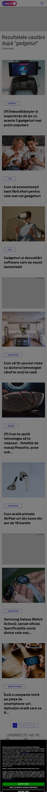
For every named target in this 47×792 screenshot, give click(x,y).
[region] (23, 766)
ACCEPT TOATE (23, 784)
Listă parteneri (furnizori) (8, 779)
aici (23, 760)
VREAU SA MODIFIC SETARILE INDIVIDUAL (23, 787)
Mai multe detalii (25, 752)
